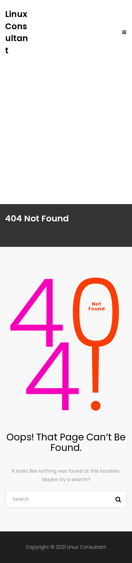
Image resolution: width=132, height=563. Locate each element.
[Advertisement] (66, 126)
